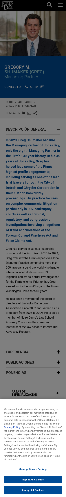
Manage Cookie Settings (33, 469)
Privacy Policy (12, 427)
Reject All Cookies (33, 479)
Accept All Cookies (33, 490)
